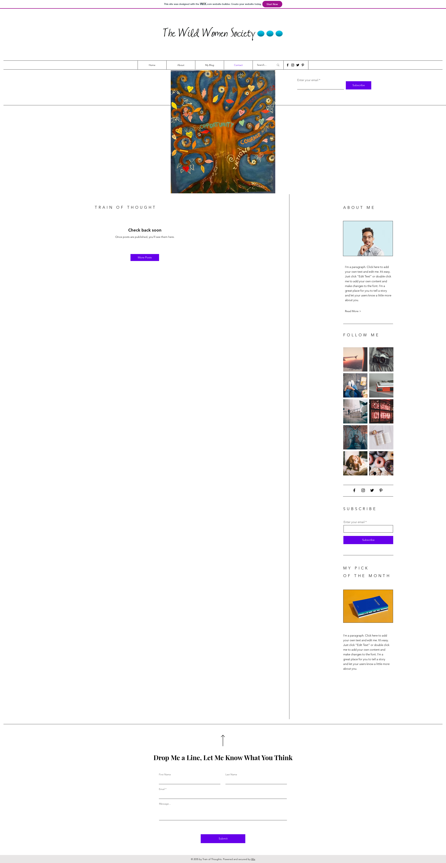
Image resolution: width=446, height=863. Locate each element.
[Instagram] (293, 65)
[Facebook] (288, 65)
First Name (165, 774)
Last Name (231, 774)
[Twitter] (298, 65)
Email (162, 789)
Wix (253, 859)
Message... (165, 804)
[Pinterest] (303, 65)
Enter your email (307, 80)
